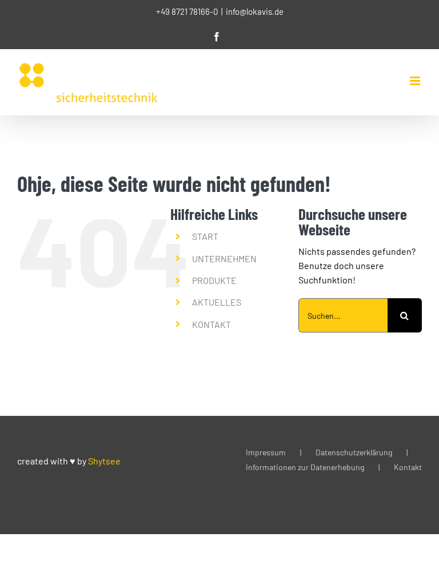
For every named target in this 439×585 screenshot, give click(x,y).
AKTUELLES (216, 301)
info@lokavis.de (255, 11)
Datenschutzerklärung (354, 452)
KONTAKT (211, 324)
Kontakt (408, 467)
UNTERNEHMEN (224, 258)
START (205, 236)
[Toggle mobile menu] (416, 81)
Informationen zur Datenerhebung (305, 467)
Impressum (266, 452)
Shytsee (104, 460)
